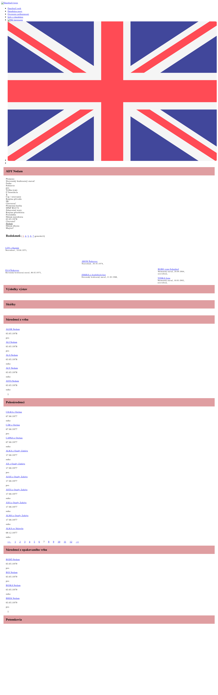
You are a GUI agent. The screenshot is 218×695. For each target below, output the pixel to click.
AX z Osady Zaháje (15, 464)
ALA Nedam (12, 355)
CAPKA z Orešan (14, 438)
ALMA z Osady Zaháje (17, 515)
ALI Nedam (11, 342)
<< (9, 542)
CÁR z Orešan (13, 425)
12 (71, 542)
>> (77, 542)
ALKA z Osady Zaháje (17, 451)
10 (59, 542)
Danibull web (14, 8)
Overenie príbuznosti (18, 14)
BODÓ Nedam (13, 559)
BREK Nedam (13, 598)
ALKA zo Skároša (14, 528)
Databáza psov (15, 11)
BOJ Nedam (12, 572)
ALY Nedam (12, 368)
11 (65, 542)
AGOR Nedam (13, 329)
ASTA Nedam (12, 381)
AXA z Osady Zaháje (16, 502)
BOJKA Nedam (13, 585)
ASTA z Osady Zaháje (17, 489)
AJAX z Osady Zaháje (17, 476)
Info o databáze (15, 17)
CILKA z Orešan (14, 412)
